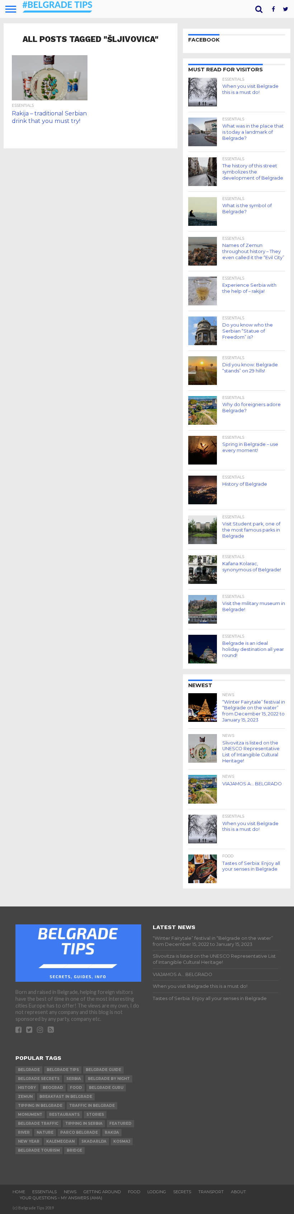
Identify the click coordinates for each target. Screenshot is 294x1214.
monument (30, 1114)
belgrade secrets (39, 1078)
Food (134, 1191)
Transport (211, 1191)
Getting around (102, 1191)
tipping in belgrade (40, 1105)
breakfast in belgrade (65, 1096)
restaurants (64, 1114)
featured (120, 1123)
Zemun (25, 1096)
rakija (112, 1132)
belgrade (29, 1069)
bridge (74, 1150)
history (27, 1087)
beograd (53, 1087)
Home (19, 1191)
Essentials (44, 1191)
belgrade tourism (39, 1150)
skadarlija (93, 1141)
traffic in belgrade (92, 1105)
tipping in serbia (84, 1123)
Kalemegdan (60, 1141)
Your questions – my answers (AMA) (61, 1197)
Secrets (182, 1191)
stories (95, 1114)
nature (45, 1132)
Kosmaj (121, 1141)
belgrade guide (103, 1069)
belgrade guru (106, 1087)
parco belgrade (79, 1132)
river (24, 1132)
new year (28, 1141)
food (76, 1087)
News (70, 1191)
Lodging (156, 1191)
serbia (73, 1078)
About (238, 1191)
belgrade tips (63, 1069)
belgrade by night (109, 1078)
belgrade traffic (38, 1123)
